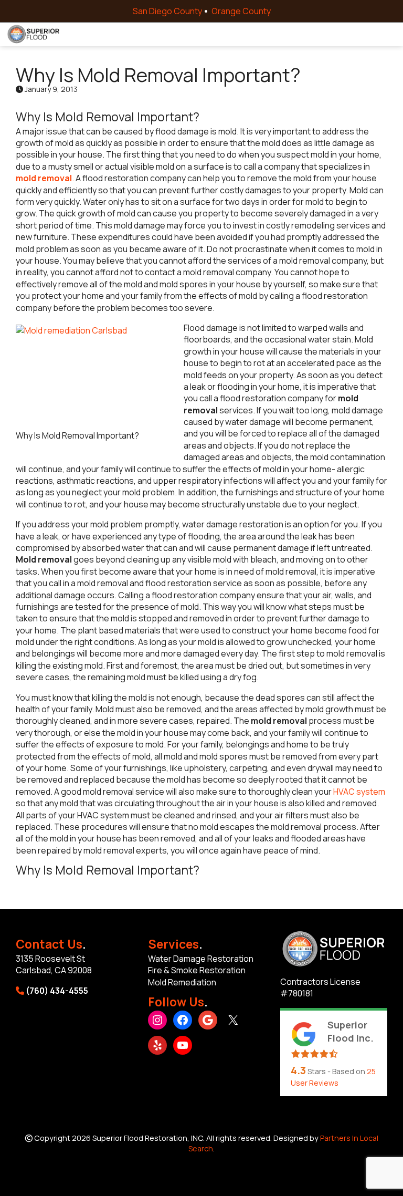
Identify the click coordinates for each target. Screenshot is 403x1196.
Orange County (241, 11)
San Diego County (167, 11)
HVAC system (358, 791)
